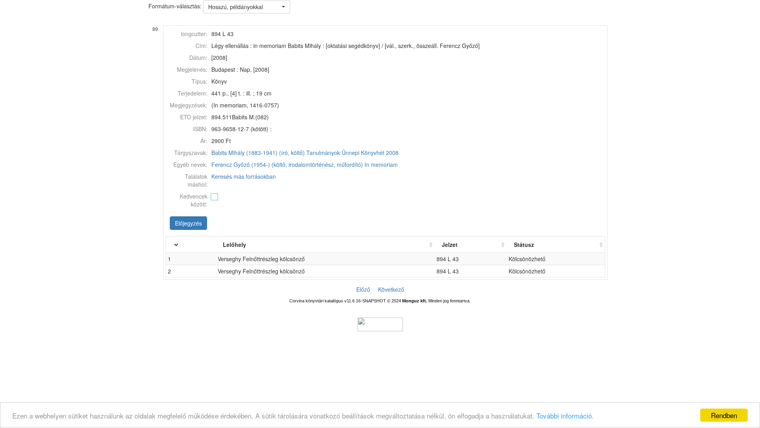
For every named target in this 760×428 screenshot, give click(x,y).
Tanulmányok (323, 153)
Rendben (724, 415)
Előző (363, 289)
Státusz (524, 244)
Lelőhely (234, 244)
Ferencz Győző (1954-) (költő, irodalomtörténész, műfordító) (287, 164)
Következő (391, 289)
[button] (246, 6)
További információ (564, 415)
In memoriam (381, 164)
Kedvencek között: (193, 200)
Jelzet (450, 244)
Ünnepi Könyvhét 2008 (370, 153)
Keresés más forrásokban (243, 176)
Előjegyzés (188, 223)
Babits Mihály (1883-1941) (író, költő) (258, 153)
